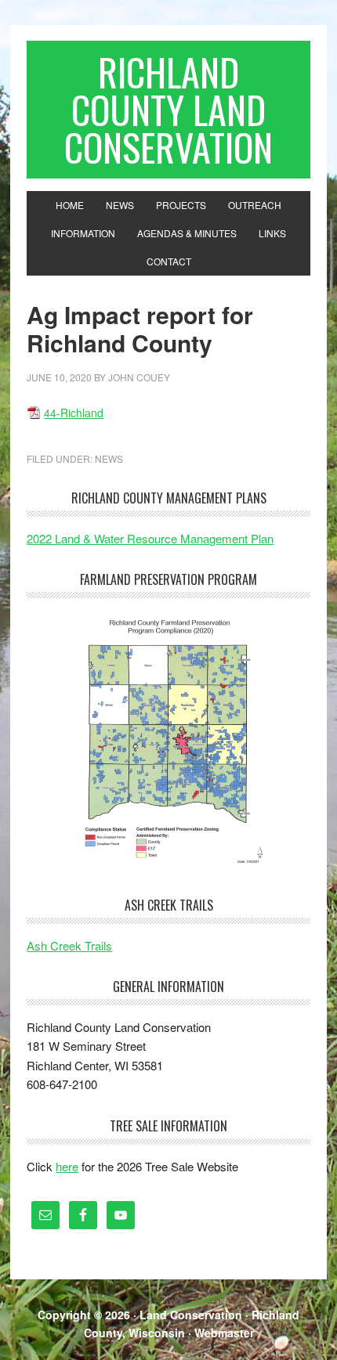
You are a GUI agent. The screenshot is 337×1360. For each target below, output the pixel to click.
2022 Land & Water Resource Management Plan (150, 538)
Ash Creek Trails (69, 945)
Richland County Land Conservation (168, 109)
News (109, 458)
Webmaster (224, 1332)
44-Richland (73, 413)
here (67, 1166)
